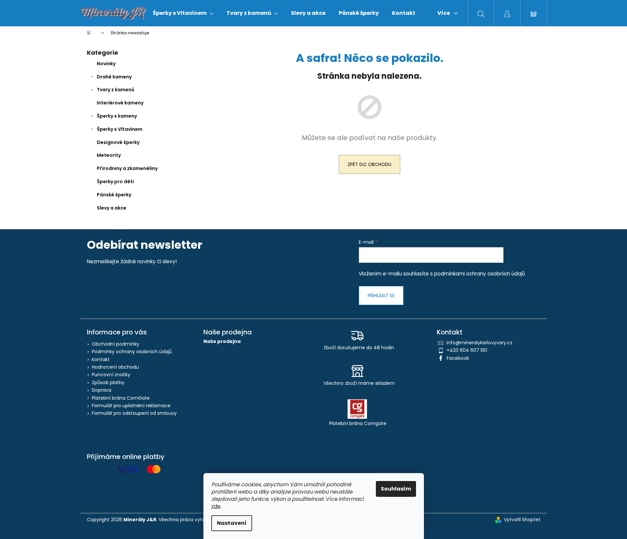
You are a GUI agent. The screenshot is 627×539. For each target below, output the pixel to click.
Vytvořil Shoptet (522, 520)
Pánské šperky (114, 194)
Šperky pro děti (115, 181)
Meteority (109, 155)
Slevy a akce (111, 208)
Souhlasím (396, 489)
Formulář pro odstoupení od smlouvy (134, 413)
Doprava (101, 390)
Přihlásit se (381, 295)
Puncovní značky (111, 374)
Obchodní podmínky (115, 344)
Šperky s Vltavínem (120, 129)
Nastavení (232, 523)
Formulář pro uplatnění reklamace (131, 405)
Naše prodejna (222, 341)
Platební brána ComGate (121, 398)
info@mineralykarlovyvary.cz (479, 342)
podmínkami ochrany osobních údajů (479, 273)
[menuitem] (183, 13)
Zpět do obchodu (369, 164)
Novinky (106, 63)
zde (216, 506)
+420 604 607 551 (467, 350)
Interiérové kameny (120, 102)
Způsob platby (108, 382)
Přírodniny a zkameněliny (127, 168)
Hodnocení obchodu (115, 367)
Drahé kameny (114, 76)
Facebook (458, 358)
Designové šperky (118, 142)
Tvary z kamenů (115, 89)
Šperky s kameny (117, 116)
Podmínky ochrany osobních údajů (132, 351)
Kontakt (101, 359)
